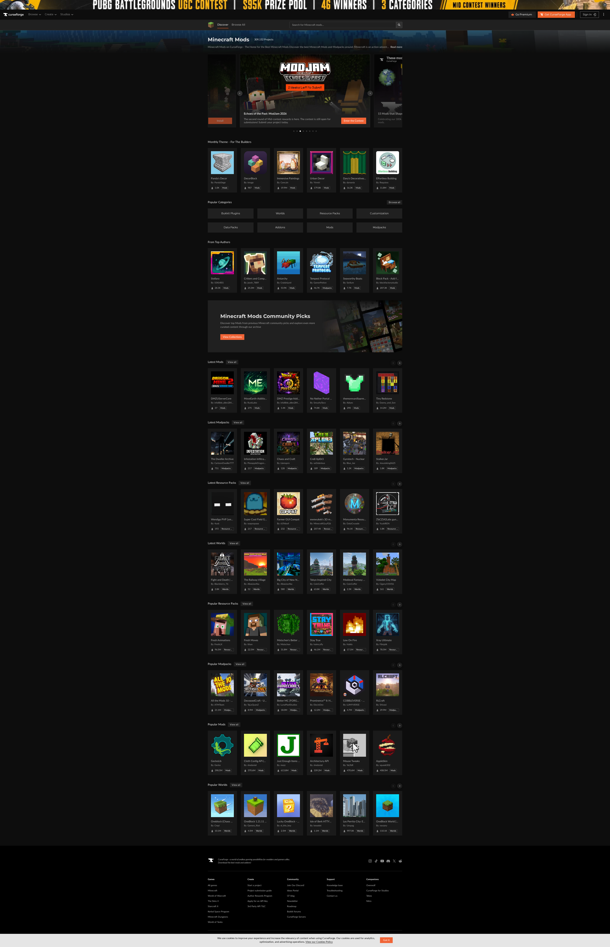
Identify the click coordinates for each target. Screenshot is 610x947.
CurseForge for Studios (377, 891)
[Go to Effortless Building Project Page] (387, 170)
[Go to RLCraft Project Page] (387, 692)
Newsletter (292, 901)
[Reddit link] (400, 861)
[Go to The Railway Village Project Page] (255, 571)
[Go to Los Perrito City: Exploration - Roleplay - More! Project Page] (354, 813)
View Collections (232, 337)
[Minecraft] (211, 25)
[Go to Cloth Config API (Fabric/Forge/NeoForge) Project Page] (255, 753)
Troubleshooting (334, 891)
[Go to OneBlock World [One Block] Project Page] (387, 813)
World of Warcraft (217, 896)
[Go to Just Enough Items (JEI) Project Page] (288, 753)
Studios (65, 14)
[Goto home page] (13, 14)
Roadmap (291, 906)
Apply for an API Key (257, 901)
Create (49, 14)
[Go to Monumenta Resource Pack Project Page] (354, 511)
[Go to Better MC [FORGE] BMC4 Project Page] (288, 692)
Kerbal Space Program (218, 912)
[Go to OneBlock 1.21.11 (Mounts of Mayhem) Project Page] (255, 813)
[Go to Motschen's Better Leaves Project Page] (288, 632)
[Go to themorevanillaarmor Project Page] (354, 390)
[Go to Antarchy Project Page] (288, 270)
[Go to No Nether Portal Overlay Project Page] (321, 390)
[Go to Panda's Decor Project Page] (222, 170)
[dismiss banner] (605, 5)
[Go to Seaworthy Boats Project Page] (354, 270)
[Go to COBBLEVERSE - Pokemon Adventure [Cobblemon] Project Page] (354, 692)
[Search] (399, 25)
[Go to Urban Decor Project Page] (321, 170)
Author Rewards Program (259, 896)
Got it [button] (386, 940)
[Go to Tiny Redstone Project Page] (387, 390)
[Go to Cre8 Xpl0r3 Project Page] (321, 451)
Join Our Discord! (295, 885)
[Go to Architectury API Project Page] (321, 753)
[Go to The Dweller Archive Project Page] (222, 451)
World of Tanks (215, 922)
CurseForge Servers (296, 917)
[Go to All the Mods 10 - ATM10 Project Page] (222, 692)
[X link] (394, 861)
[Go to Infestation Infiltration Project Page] (255, 451)
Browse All (238, 24)
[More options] (603, 14)
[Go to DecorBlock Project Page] (255, 170)
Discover (222, 24)
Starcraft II (213, 906)
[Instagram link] (370, 861)
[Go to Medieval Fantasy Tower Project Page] (354, 571)
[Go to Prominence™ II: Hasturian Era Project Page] (321, 692)
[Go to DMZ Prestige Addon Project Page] (288, 390)
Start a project (254, 885)
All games (212, 885)
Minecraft (212, 891)
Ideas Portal (292, 891)
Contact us (332, 896)
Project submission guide (259, 891)
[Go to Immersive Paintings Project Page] (288, 170)
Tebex (369, 896)
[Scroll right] (399, 363)
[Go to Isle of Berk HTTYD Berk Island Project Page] (321, 813)
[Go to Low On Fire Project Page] (354, 632)
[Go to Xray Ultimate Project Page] (387, 632)
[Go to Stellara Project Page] (222, 270)
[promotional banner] (305, 5)
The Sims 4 (213, 901)
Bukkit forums (294, 912)
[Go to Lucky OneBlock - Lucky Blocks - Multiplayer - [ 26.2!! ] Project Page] (288, 813)
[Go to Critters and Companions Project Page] (255, 270)
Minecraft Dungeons (218, 917)
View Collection (345, 121)
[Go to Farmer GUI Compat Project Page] (288, 511)
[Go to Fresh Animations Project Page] (222, 632)
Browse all (394, 202)
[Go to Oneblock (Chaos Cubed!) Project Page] (222, 813)
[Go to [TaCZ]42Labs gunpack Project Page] (387, 511)
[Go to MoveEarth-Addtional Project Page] (255, 390)
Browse (33, 14)
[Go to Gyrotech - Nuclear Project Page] (354, 451)
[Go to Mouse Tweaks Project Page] (354, 753)
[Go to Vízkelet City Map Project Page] (387, 571)
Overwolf (370, 885)
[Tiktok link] (376, 861)
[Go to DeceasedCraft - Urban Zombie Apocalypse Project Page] (255, 692)
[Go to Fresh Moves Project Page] (255, 632)
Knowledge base (335, 885)
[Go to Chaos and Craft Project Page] (288, 451)
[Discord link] (388, 861)
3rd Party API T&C (256, 906)
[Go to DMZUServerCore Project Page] (222, 390)
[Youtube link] (382, 861)
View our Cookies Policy (319, 942)
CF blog (291, 896)
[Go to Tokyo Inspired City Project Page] (321, 571)
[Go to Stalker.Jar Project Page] (387, 451)
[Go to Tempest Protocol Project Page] (321, 270)
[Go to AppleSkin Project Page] (387, 753)
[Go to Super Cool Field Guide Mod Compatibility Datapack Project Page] (255, 511)
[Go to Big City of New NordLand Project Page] (288, 571)
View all (232, 362)
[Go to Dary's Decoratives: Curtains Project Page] (354, 170)
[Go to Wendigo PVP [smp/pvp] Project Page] (222, 511)
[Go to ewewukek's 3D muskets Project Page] (321, 511)
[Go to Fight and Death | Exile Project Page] (222, 571)
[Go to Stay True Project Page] (321, 632)
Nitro (368, 901)
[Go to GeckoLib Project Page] (222, 753)
